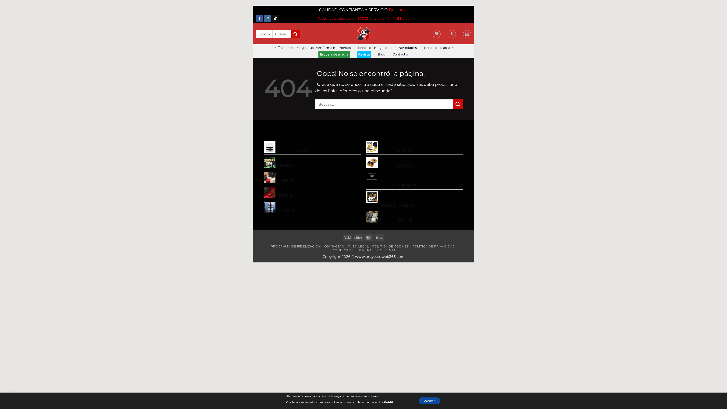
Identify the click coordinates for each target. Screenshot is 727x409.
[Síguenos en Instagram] (267, 18)
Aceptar (429, 401)
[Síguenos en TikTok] (275, 18)
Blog (382, 54)
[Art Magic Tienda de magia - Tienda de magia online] (363, 33)
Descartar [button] (398, 9)
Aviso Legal (358, 246)
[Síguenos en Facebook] (259, 18)
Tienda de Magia (437, 48)
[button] (452, 34)
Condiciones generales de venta (364, 250)
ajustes (388, 401)
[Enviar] (295, 34)
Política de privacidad (433, 246)
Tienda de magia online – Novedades (387, 48)
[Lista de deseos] (437, 34)
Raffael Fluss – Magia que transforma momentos (312, 48)
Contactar (400, 54)
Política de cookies (390, 246)
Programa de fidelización (296, 246)
